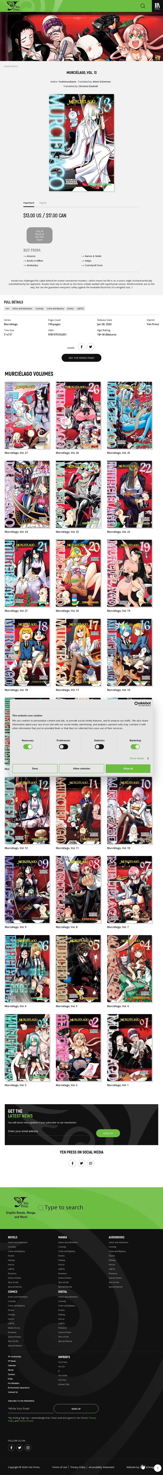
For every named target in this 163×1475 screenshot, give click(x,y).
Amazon (31, 256)
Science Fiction (14, 1278)
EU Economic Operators (18, 1387)
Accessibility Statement (101, 1467)
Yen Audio (62, 1375)
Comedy (39, 308)
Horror (11, 1264)
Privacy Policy (78, 1467)
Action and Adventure (22, 308)
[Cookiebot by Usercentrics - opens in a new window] (137, 704)
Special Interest (15, 1286)
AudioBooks (116, 1237)
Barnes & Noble (93, 256)
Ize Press (62, 1380)
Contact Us (13, 1392)
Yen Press (62, 1362)
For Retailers (13, 1383)
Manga (14, 66)
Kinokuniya (32, 265)
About (11, 1370)
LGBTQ (80, 308)
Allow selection (81, 768)
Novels (12, 1237)
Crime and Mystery (55, 308)
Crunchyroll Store (94, 265)
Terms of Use (26, 1420)
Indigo (88, 260)
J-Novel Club (63, 1384)
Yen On (61, 1366)
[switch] (63, 746)
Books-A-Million (35, 260)
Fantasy (11, 1260)
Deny (35, 768)
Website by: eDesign (141, 1467)
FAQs (10, 1378)
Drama (70, 308)
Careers (11, 1374)
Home (7, 66)
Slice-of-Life (13, 1282)
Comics (12, 1292)
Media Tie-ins (14, 1328)
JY (59, 1371)
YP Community (14, 1356)
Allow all (128, 768)
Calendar (12, 1365)
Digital (62, 1292)
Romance (12, 1273)
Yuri (7, 308)
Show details (137, 758)
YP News (12, 1361)
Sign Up (76, 1408)
